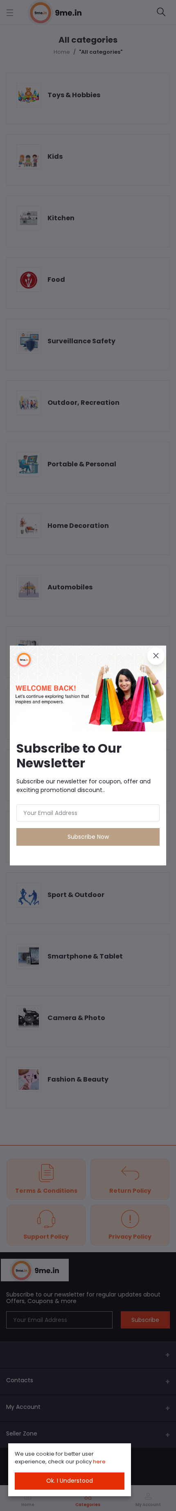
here (99, 1461)
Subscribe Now (88, 837)
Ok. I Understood (69, 1481)
